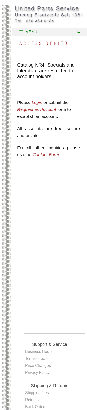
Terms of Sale (37, 358)
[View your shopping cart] (78, 32)
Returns (32, 400)
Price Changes (38, 365)
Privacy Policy (37, 372)
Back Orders (35, 407)
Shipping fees (37, 393)
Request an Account (36, 109)
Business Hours (38, 351)
